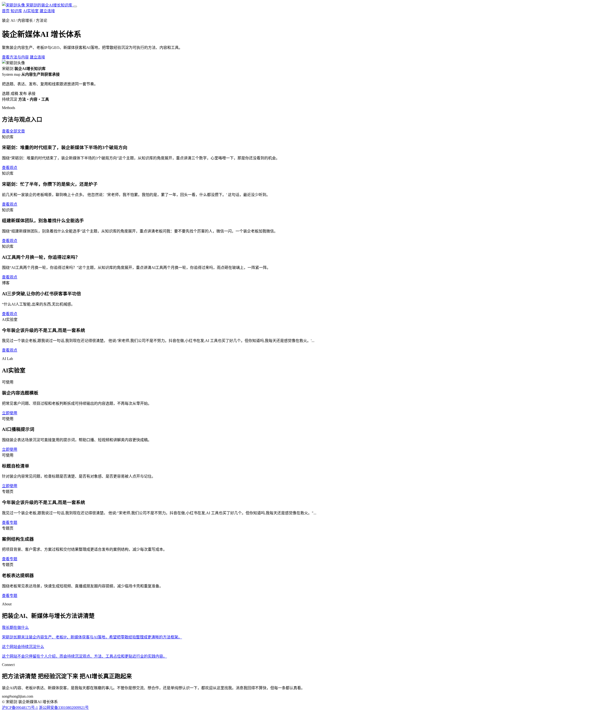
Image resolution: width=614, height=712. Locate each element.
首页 (6, 11)
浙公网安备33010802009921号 (64, 708)
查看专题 (9, 523)
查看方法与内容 (15, 57)
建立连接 (47, 11)
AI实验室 (31, 11)
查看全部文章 (13, 131)
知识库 (16, 11)
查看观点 (9, 168)
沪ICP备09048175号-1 (20, 708)
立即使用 (9, 413)
